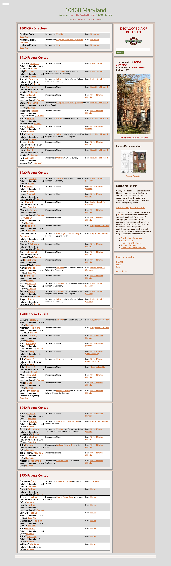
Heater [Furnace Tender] (67, 233)
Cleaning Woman (64, 481)
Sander (59, 118)
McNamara (33, 429)
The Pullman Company (131, 238)
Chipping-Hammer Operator (69, 39)
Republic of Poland (99, 87)
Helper (59, 45)
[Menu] (6, 4)
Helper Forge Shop (64, 497)
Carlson (31, 413)
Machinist (60, 34)
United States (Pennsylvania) (94, 352)
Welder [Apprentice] (65, 445)
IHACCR (120, 262)
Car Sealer (61, 71)
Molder (59, 157)
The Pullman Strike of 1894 (133, 247)
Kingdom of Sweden (99, 225)
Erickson (30, 225)
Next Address (94, 19)
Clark (33, 481)
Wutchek (29, 157)
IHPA (118, 264)
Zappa (31, 299)
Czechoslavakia (97, 367)
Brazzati (34, 63)
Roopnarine (35, 460)
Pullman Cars (127, 240)
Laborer (60, 79)
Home (70, 15)
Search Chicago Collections (130, 207)
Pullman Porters (128, 245)
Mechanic (60, 429)
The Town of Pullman (131, 243)
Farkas (31, 489)
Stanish (30, 118)
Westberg (33, 390)
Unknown (94, 34)
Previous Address (78, 19)
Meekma (33, 437)
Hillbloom (33, 319)
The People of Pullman (85, 15)
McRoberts (32, 252)
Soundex (24, 37)
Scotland (94, 481)
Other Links (121, 271)
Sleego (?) (33, 335)
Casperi (32, 178)
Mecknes (37, 520)
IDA (118, 267)
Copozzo (33, 79)
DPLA (119, 214)
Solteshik (31, 87)
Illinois (93, 489)
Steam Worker (63, 390)
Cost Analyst (62, 460)
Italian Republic (97, 63)
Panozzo (30, 267)
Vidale (31, 291)
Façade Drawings (133, 176)
